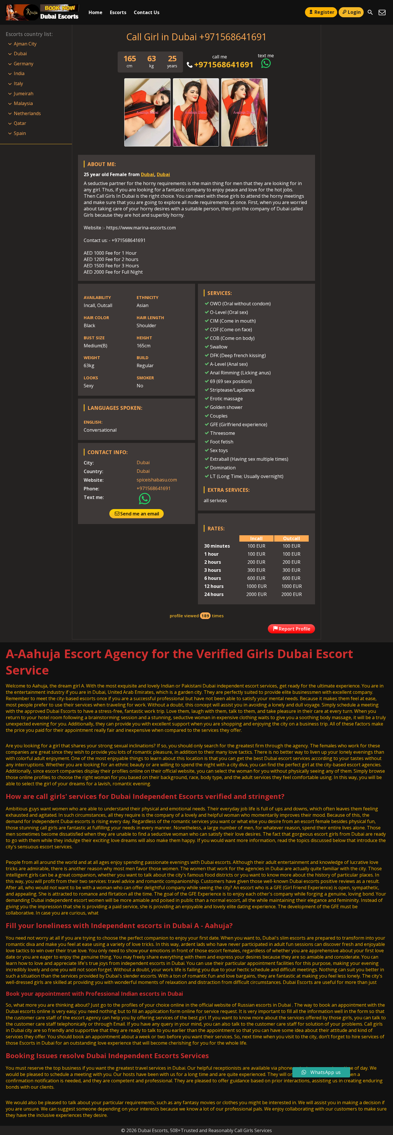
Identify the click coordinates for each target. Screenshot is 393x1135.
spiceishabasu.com (157, 480)
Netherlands (27, 113)
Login (354, 12)
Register (324, 12)
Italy (18, 83)
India (19, 73)
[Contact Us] (382, 12)
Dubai (147, 174)
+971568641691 (224, 64)
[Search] (370, 12)
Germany (23, 63)
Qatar (20, 123)
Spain (20, 133)
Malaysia (23, 103)
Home (95, 12)
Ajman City (25, 44)
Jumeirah (23, 93)
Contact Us (146, 12)
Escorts (118, 12)
